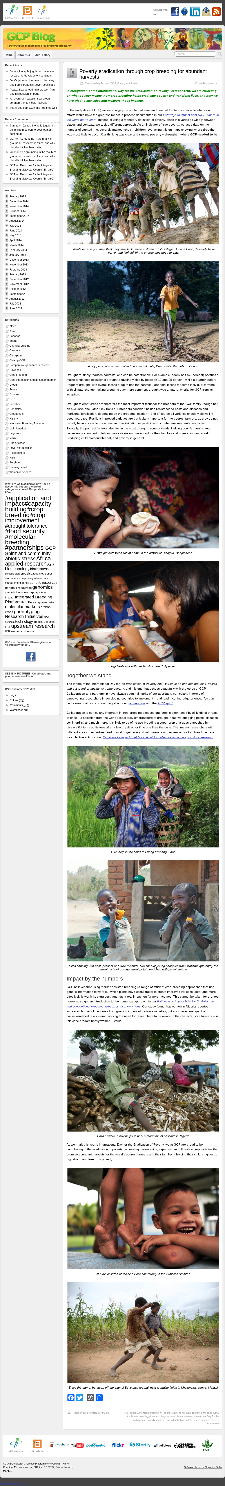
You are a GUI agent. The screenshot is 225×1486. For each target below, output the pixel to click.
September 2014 (19, 215)
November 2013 (19, 264)
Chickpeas (15, 355)
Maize (13, 438)
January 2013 (17, 274)
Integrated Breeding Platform (26, 423)
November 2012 (19, 284)
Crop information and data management (33, 379)
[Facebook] (30, 657)
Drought (105, 83)
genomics (42, 587)
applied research (26, 564)
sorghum (10, 622)
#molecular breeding (137, 1416)
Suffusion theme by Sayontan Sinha (203, 1467)
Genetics (14, 404)
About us (23, 55)
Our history (42, 55)
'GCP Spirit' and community (30, 550)
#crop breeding (151, 1412)
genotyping (30, 592)
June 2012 (15, 308)
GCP (113, 83)
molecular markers (22, 606)
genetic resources (43, 582)
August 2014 (17, 220)
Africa (12, 326)
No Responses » (208, 83)
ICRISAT (43, 592)
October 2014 (17, 211)
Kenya (32, 602)
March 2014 (16, 245)
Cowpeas (15, 370)
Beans (13, 340)
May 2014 (15, 235)
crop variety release (31, 578)
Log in (13, 695)
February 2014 (18, 250)
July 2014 (15, 225)
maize (51, 602)
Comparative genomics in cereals (29, 365)
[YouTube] (59, 1446)
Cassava (14, 350)
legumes (42, 602)
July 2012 (15, 303)
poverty (205, 1420)
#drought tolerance (192, 1412)
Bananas (14, 336)
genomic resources (18, 587)
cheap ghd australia (12, 1484)
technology (24, 621)
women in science (22, 631)
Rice (12, 457)
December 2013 (19, 259)
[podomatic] (96, 1445)
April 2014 (15, 240)
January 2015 (17, 196)
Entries (17, 700)
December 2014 (19, 201)
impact (9, 597)
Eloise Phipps (90, 1412)
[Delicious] (162, 1445)
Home (9, 55)
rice (46, 617)
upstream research (33, 626)
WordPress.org (19, 710)
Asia (12, 331)
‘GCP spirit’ (165, 703)
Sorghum (14, 462)
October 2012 (17, 288)
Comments (19, 705)
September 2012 (19, 293)
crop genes (46, 573)
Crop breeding (92, 83)
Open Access (17, 443)
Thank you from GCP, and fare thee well (33, 107)
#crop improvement (170, 1412)
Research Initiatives (24, 616)
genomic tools (13, 592)
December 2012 (19, 279)
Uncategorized (18, 467)
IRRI (24, 602)
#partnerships (156, 1416)
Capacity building (19, 345)
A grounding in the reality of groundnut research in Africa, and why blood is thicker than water (32, 143)
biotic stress (39, 569)
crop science (12, 578)
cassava (170, 1416)
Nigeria (196, 1420)
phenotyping (27, 611)
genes (25, 582)
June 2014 (15, 230)
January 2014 (17, 254)
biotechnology (17, 569)
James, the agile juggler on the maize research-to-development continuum (32, 129)
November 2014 (19, 206)
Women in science (20, 472)
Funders (14, 394)
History (13, 418)
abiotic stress (20, 558)
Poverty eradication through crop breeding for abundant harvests (143, 74)
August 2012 (17, 298)
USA (8, 631)
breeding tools (12, 573)
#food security (210, 1412)
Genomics (15, 409)
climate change (184, 1416)
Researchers (17, 452)
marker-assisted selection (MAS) (173, 1420)
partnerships (136, 703)
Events (13, 389)
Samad (14, 125)
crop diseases (29, 573)
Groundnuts (16, 413)
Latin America (17, 428)
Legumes (15, 433)
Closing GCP (17, 360)
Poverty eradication (127, 83)
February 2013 (18, 269)
